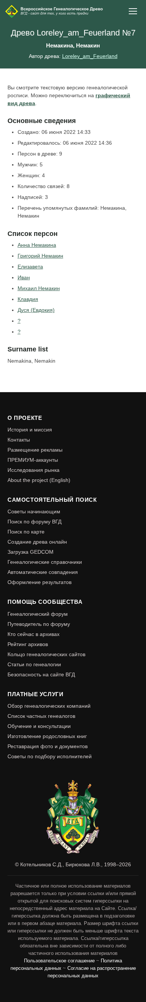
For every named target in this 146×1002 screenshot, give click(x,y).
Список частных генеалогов (41, 716)
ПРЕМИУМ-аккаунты (32, 460)
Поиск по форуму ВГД (34, 522)
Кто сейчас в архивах (33, 634)
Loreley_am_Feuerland (90, 56)
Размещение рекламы (35, 450)
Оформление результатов (39, 582)
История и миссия (29, 430)
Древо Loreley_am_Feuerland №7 (73, 32)
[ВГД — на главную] (54, 11)
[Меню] (133, 11)
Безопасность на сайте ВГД (41, 674)
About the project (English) (38, 480)
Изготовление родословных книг (47, 736)
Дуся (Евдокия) (36, 310)
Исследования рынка (33, 470)
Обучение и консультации (39, 726)
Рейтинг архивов (27, 644)
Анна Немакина (37, 245)
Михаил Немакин (39, 288)
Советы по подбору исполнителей (49, 756)
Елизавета (30, 267)
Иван (24, 277)
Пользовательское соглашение (59, 960)
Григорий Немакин (40, 256)
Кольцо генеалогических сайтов (46, 654)
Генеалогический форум (37, 614)
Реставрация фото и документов (47, 746)
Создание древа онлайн (37, 542)
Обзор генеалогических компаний (49, 706)
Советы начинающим (33, 511)
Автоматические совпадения (42, 572)
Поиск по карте (26, 532)
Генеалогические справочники (44, 562)
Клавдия (28, 299)
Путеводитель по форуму (38, 624)
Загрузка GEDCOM (30, 552)
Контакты (18, 440)
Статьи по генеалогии (34, 664)
